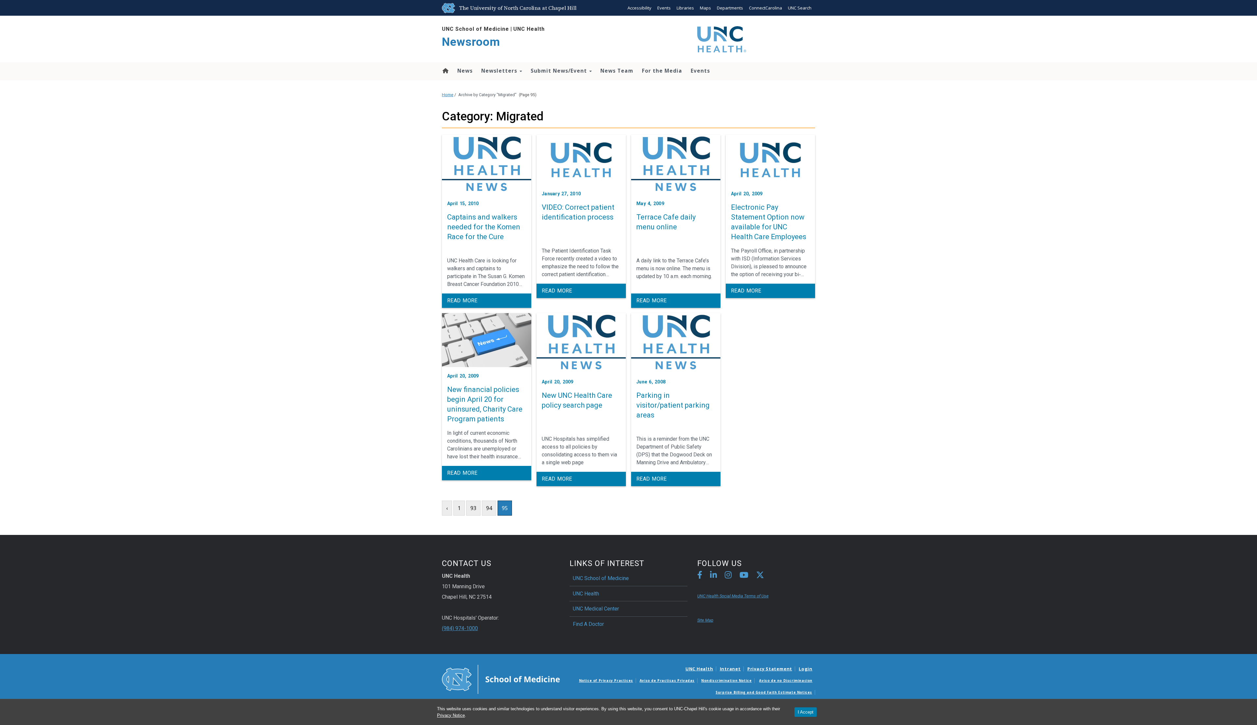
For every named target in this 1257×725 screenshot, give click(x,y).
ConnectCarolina (765, 8)
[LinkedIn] (713, 576)
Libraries (685, 8)
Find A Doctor (588, 624)
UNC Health (529, 29)
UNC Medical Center (596, 609)
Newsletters (500, 70)
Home (445, 71)
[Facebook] (699, 576)
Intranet (730, 669)
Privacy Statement (769, 669)
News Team (616, 70)
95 (505, 508)
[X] (760, 576)
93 (473, 508)
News (465, 70)
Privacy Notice (451, 715)
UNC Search (799, 8)
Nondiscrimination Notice (726, 680)
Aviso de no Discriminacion (785, 680)
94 (489, 508)
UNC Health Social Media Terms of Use (733, 595)
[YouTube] (743, 576)
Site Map (705, 620)
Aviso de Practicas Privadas (667, 680)
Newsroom (471, 42)
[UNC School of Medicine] (501, 679)
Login (805, 669)
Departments (730, 8)
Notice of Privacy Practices (606, 680)
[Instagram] (728, 576)
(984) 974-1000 (460, 628)
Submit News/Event (560, 70)
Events (664, 8)
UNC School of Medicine (475, 29)
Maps (705, 8)
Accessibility (639, 8)
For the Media (662, 70)
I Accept (805, 712)
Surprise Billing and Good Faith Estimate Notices (764, 692)
